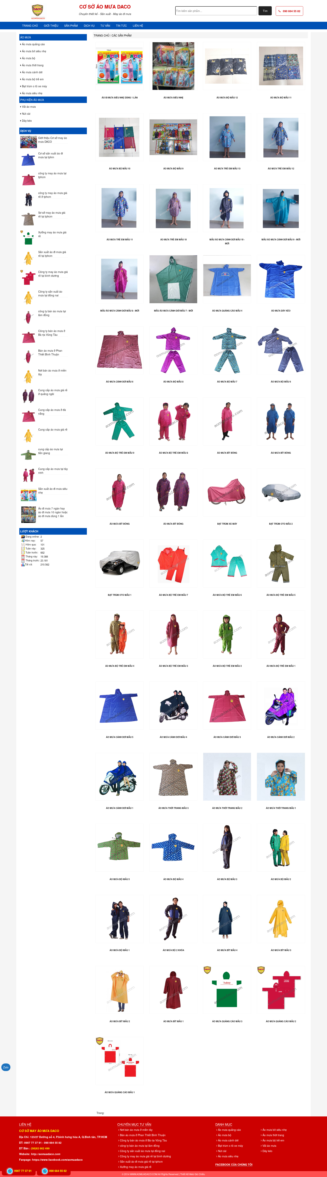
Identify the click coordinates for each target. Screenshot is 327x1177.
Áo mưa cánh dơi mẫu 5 (119, 737)
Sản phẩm (71, 25)
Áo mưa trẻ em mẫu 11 (120, 239)
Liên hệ (138, 25)
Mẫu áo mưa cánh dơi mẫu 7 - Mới (173, 310)
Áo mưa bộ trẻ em (32, 79)
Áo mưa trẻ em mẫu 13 (227, 168)
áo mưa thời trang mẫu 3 (173, 808)
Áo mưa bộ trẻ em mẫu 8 (173, 452)
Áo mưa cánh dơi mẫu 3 (227, 737)
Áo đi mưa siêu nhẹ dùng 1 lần (120, 97)
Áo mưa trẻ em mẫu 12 (281, 168)
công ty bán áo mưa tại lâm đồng (139, 1145)
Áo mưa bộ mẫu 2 (281, 879)
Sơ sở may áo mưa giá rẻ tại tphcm (51, 214)
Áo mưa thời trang (32, 65)
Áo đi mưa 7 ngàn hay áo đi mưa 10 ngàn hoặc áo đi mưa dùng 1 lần (53, 512)
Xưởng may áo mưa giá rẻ (135, 1167)
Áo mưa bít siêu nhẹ (33, 51)
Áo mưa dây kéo (280, 310)
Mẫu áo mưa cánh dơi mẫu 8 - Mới (119, 310)
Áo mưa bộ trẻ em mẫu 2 (227, 666)
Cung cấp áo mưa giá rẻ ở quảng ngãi (52, 392)
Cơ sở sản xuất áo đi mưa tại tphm (50, 155)
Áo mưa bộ (28, 58)
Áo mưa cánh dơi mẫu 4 (173, 737)
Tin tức (121, 25)
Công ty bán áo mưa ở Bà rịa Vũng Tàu (51, 333)
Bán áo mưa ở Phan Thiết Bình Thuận (50, 352)
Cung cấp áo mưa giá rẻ (52, 429)
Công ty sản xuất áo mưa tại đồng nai (50, 293)
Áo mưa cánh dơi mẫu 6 (119, 381)
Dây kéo (26, 120)
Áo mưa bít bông (227, 452)
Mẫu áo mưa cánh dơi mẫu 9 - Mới (281, 239)
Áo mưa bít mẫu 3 (281, 950)
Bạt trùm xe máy (227, 523)
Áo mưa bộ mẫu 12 (227, 97)
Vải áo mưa (28, 106)
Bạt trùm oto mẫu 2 (281, 523)
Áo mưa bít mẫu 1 (173, 1021)
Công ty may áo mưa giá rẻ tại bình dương (53, 273)
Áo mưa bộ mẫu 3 (227, 879)
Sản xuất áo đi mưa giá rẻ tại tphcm (52, 254)
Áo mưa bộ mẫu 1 (120, 950)
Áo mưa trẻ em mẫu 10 (173, 239)
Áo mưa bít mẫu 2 (120, 1021)
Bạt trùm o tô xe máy (34, 86)
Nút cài (25, 113)
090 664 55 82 (290, 11)
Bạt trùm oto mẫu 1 (119, 595)
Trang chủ (30, 25)
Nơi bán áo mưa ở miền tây (136, 1130)
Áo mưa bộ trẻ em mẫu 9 (119, 452)
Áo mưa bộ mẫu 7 (227, 381)
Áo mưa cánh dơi (31, 72)
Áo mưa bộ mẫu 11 (280, 97)
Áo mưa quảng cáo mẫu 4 (227, 310)
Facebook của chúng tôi (233, 1164)
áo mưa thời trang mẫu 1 (281, 808)
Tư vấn (105, 25)
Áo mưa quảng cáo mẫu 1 (120, 1092)
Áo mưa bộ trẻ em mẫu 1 (280, 666)
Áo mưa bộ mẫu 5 (120, 879)
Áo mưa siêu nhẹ (31, 93)
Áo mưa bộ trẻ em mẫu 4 (119, 666)
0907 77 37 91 (23, 1171)
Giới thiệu (51, 25)
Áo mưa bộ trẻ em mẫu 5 (280, 595)
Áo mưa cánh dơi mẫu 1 (119, 808)
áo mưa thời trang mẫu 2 (227, 808)
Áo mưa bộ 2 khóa (173, 950)
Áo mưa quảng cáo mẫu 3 (227, 1021)
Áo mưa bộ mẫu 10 (119, 168)
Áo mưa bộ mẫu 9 (173, 168)
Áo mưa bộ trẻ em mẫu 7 (173, 595)
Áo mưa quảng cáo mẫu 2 (281, 1021)
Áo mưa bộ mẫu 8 (173, 381)
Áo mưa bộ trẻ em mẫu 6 (227, 595)
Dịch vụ (89, 25)
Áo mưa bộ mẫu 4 (173, 879)
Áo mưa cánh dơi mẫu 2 (280, 737)
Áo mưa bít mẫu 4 (227, 950)
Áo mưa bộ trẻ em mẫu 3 (173, 666)
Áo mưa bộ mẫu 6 (281, 381)
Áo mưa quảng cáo (33, 44)
